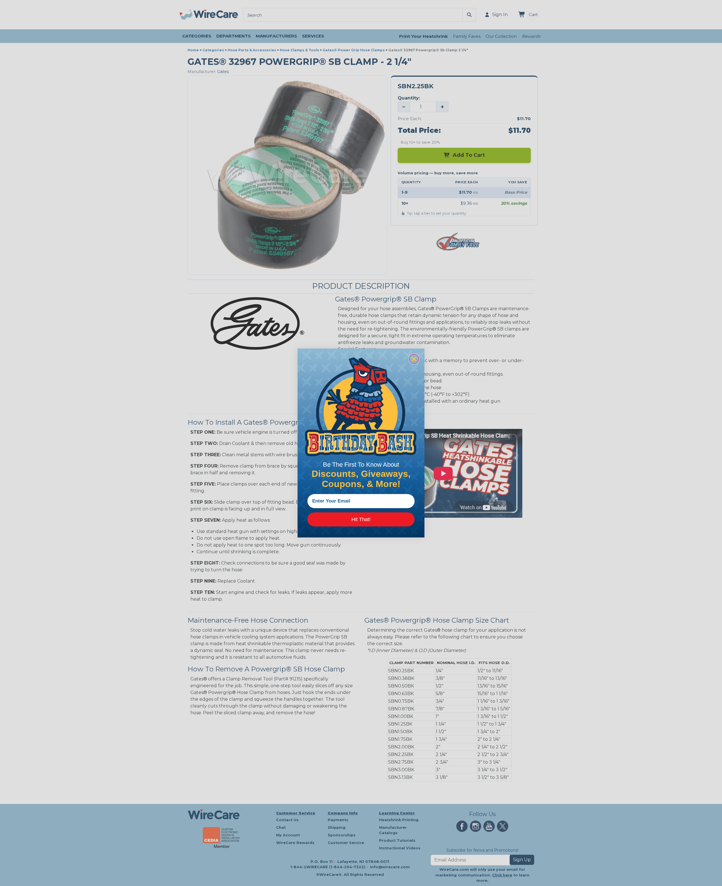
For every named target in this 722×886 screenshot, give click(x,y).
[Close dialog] (414, 359)
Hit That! (361, 519)
